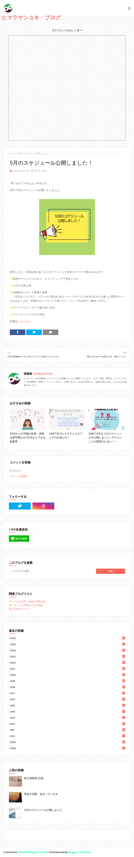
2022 (67, 662)
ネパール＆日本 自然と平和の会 (27, 601)
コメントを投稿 (18, 476)
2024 (67, 650)
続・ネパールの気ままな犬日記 (26, 605)
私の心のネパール (18, 609)
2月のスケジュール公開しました (43, 810)
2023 (67, 656)
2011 (67, 730)
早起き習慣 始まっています (41, 794)
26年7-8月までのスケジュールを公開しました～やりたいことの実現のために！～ (105, 437)
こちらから (24, 321)
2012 (67, 724)
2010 (67, 736)
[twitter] (20, 506)
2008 (67, 748)
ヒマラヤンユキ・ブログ (31, 17)
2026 (67, 638)
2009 (67, 742)
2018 (67, 687)
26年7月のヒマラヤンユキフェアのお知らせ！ (66, 435)
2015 (67, 705)
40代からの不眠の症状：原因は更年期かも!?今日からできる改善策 (28, 437)
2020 (67, 675)
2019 (67, 681)
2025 (67, 644)
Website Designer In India (33, 852)
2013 (67, 718)
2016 (67, 699)
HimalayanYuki (20, 170)
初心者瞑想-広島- (34, 778)
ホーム (13, 153)
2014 (67, 711)
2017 (67, 693)
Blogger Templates (79, 852)
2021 (67, 668)
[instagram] (43, 506)
